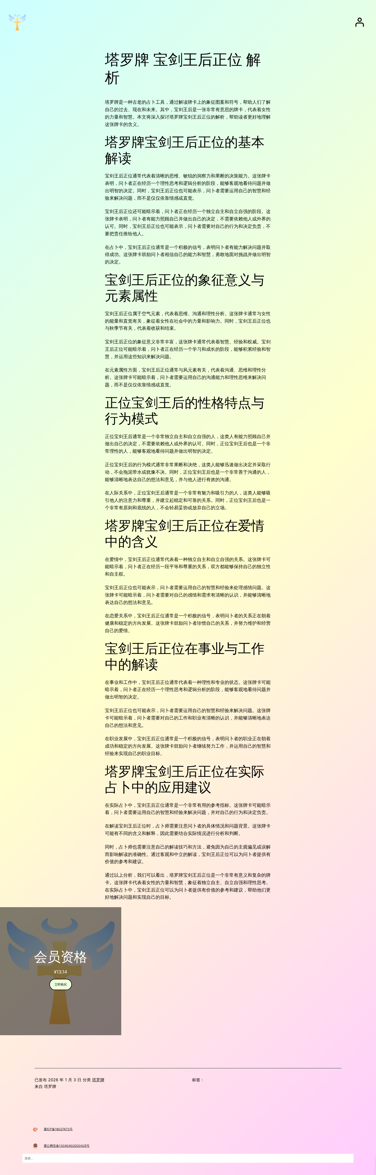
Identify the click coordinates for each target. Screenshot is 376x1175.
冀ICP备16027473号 (58, 1129)
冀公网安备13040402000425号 (67, 1146)
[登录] (359, 22)
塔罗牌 (98, 1079)
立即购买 (60, 984)
